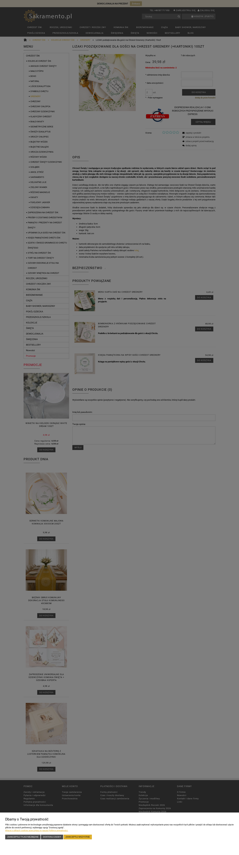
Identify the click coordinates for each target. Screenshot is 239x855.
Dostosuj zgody (52, 837)
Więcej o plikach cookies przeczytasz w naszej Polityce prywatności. (36, 830)
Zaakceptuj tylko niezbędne (23, 837)
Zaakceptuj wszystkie (78, 837)
